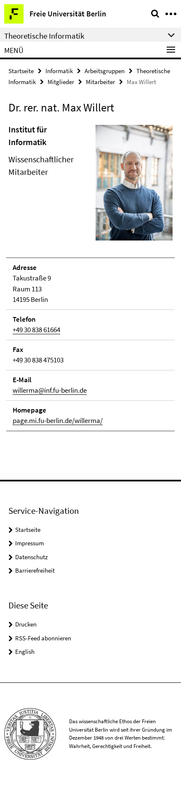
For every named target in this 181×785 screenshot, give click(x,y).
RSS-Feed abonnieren (43, 638)
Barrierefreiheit (35, 570)
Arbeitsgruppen (105, 71)
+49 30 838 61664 (36, 329)
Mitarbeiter (100, 82)
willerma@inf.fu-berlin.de (50, 390)
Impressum (29, 543)
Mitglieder (61, 82)
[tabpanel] (90, 277)
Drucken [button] (26, 624)
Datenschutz (31, 557)
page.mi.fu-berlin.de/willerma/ (58, 420)
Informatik (59, 71)
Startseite (21, 71)
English (25, 651)
